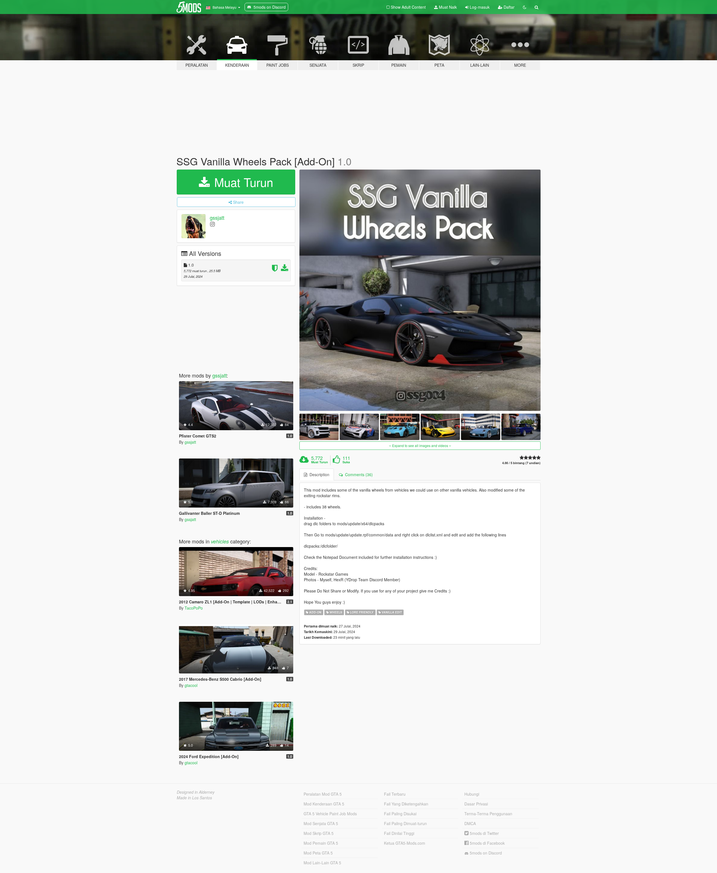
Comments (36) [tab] (358, 474)
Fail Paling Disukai (400, 813)
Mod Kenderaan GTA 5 (324, 804)
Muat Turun (319, 462)
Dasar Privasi (476, 804)
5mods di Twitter (484, 833)
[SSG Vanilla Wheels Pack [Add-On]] (420, 290)
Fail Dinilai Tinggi (399, 833)
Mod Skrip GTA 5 (319, 833)
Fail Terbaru (395, 794)
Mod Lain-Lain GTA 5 (322, 862)
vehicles (220, 541)
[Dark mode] (524, 7)
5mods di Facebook (487, 843)
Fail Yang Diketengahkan (406, 804)
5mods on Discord (485, 853)
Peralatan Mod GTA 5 (323, 794)
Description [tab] (318, 474)
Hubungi (471, 794)
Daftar (508, 7)
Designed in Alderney (196, 792)
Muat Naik (447, 7)
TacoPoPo (194, 608)
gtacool (191, 685)
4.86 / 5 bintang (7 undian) (521, 462)
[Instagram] (212, 224)
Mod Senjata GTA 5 (321, 823)
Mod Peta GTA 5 (318, 853)
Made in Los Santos (194, 797)
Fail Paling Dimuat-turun (405, 823)
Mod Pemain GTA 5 (321, 843)
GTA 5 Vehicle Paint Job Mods (330, 813)
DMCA (470, 823)
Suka (346, 462)
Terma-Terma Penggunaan (488, 813)
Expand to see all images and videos (420, 445)
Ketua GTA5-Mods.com (404, 843)
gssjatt (217, 217)
